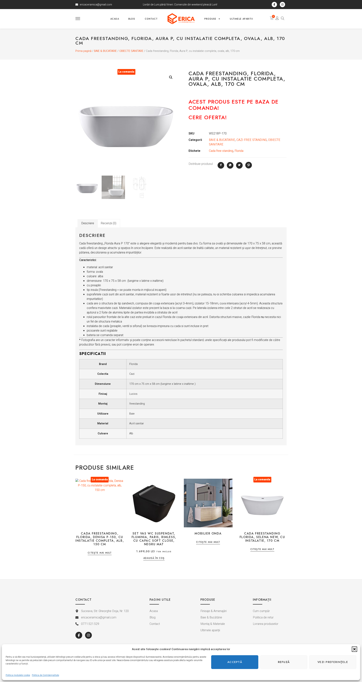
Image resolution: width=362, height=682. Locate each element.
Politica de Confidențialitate (45, 675)
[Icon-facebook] (274, 4)
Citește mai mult (100, 553)
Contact (151, 19)
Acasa (114, 19)
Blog (131, 19)
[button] (354, 649)
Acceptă (234, 662)
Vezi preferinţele (333, 662)
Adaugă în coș (154, 558)
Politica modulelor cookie (18, 675)
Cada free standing (221, 151)
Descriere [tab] (87, 223)
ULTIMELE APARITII (241, 19)
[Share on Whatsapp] (230, 165)
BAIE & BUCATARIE (105, 51)
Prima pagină (83, 51)
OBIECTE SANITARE (131, 51)
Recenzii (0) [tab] (108, 223)
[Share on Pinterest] (248, 165)
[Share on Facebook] (221, 165)
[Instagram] (282, 4)
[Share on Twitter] (239, 165)
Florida (239, 151)
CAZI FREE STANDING (251, 140)
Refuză (284, 662)
